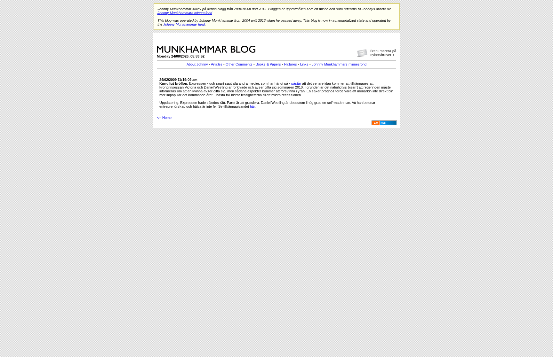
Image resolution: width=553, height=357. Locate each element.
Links (304, 64)
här (252, 106)
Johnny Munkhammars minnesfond (339, 64)
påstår (296, 83)
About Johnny (197, 64)
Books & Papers (268, 64)
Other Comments (239, 64)
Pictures (290, 64)
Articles (216, 64)
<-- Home (164, 118)
